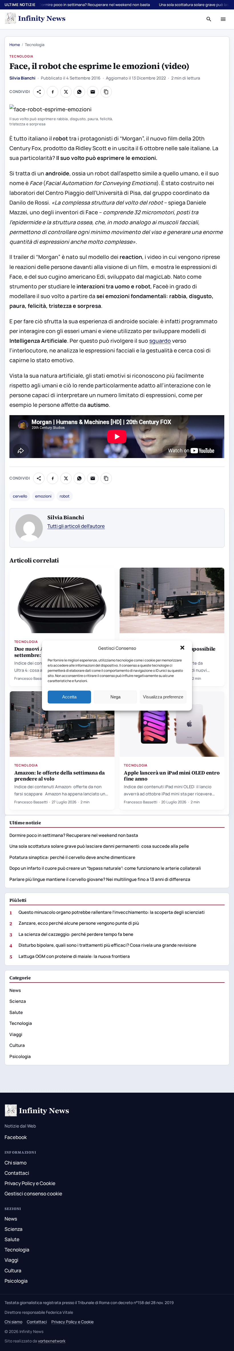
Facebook (16, 1137)
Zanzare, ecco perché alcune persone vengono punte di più (79, 923)
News (15, 990)
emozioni (43, 496)
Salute (16, 1012)
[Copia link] (106, 92)
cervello (20, 496)
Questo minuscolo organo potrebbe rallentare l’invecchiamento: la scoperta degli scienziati (112, 912)
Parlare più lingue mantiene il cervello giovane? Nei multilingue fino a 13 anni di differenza (99, 879)
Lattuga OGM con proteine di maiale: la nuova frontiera (74, 956)
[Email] (92, 92)
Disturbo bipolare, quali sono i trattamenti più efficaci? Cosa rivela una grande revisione (107, 945)
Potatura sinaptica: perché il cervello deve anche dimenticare (72, 857)
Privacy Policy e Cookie (30, 1183)
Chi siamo (16, 1162)
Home (14, 44)
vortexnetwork (51, 1341)
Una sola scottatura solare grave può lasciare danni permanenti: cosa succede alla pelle (99, 846)
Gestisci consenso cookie (33, 1193)
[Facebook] (52, 92)
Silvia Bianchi (22, 78)
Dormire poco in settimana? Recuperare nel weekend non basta (94, 4)
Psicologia (20, 1056)
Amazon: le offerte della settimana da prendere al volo (59, 775)
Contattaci (17, 1173)
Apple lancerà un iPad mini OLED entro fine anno (171, 775)
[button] (182, 648)
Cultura (17, 1045)
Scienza (17, 1001)
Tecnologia (21, 56)
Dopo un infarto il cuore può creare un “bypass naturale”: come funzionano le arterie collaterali (105, 868)
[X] (66, 92)
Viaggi (15, 1034)
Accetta (69, 696)
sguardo (160, 340)
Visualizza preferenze (163, 696)
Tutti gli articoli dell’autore (76, 526)
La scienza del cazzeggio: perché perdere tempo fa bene (76, 934)
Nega (115, 696)
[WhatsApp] (79, 92)
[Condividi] (39, 92)
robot (65, 496)
